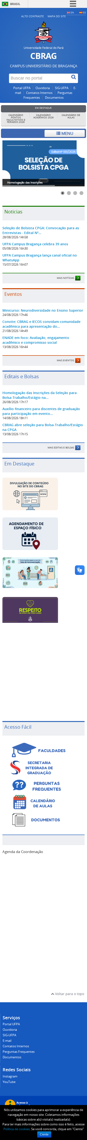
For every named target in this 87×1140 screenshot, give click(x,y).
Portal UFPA (21, 88)
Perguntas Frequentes (19, 1052)
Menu (66, 133)
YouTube (9, 1082)
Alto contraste (32, 16)
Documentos (54, 98)
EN (72, 12)
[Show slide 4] (81, 193)
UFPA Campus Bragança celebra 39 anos (35, 244)
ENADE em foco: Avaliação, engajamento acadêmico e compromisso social (35, 340)
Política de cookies (16, 1129)
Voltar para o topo (69, 993)
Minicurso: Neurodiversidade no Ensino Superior (42, 310)
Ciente (44, 1134)
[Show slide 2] (69, 193)
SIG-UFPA (61, 88)
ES (84, 12)
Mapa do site (57, 16)
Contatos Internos (39, 93)
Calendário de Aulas (71, 116)
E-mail (7, 1041)
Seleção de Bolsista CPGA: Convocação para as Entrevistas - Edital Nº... (40, 230)
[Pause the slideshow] (70, 163)
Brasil (15, 4)
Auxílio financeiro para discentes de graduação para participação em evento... (41, 411)
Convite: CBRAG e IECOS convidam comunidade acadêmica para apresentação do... (41, 324)
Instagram (10, 1076)
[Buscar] (74, 78)
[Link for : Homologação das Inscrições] (43, 163)
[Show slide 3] (75, 193)
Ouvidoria (43, 88)
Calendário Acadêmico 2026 (43, 116)
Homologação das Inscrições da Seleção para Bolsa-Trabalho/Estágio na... (39, 395)
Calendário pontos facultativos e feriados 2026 (16, 119)
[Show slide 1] (63, 193)
